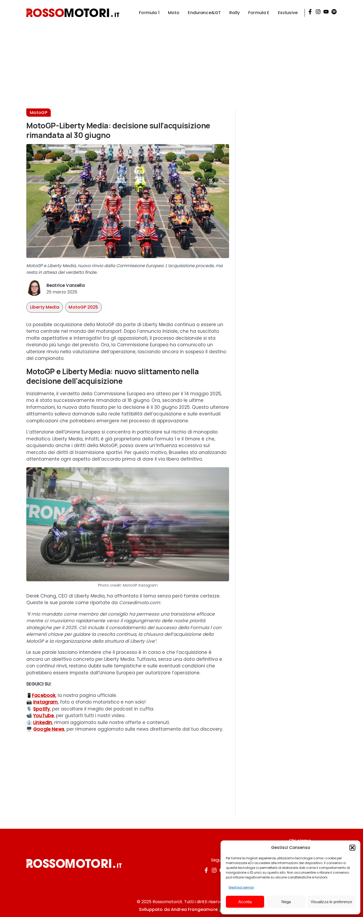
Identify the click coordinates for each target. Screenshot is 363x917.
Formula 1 (149, 13)
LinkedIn (42, 722)
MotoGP (38, 113)
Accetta (245, 901)
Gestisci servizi (241, 887)
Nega (286, 901)
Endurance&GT (204, 13)
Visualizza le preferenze (331, 901)
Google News (48, 729)
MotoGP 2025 (83, 307)
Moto (174, 13)
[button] (352, 847)
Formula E (258, 13)
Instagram (45, 702)
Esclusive (288, 13)
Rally (234, 13)
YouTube (43, 715)
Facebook (44, 695)
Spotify (41, 709)
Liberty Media (44, 307)
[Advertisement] (181, 63)
